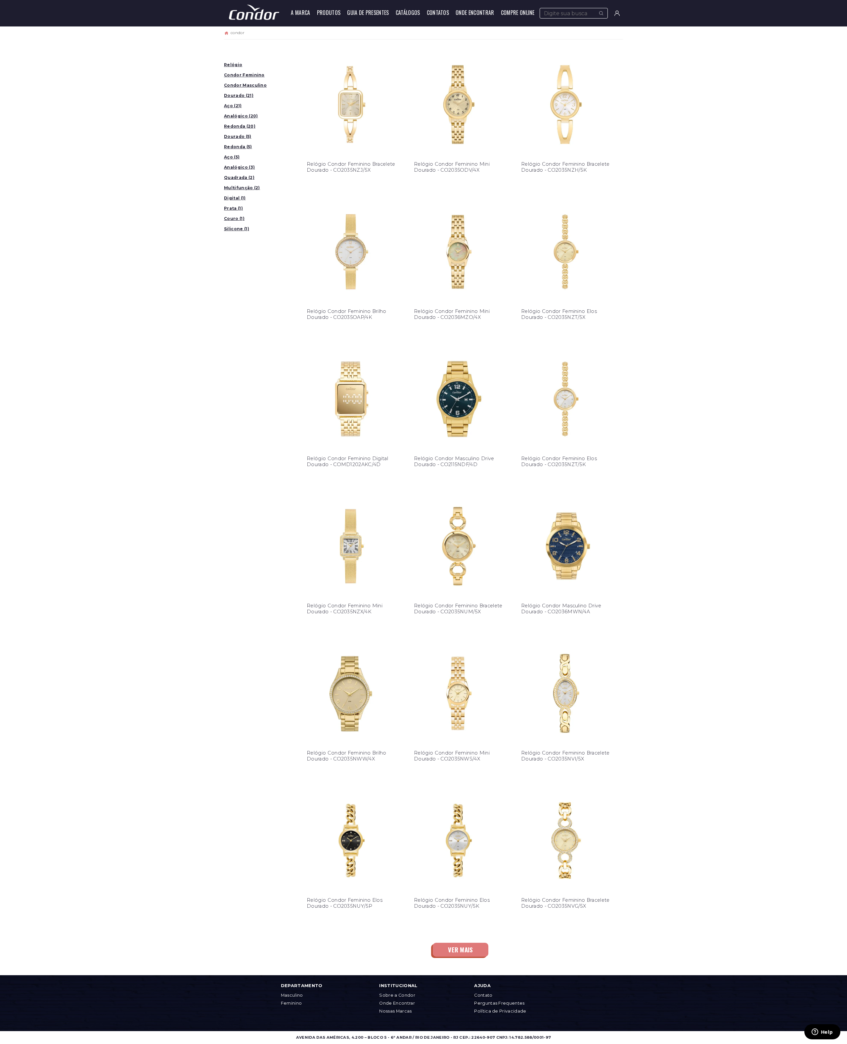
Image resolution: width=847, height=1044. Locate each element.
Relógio (233, 64)
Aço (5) (232, 156)
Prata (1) (233, 208)
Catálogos (408, 13)
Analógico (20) (241, 115)
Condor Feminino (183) (244, 76)
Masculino (292, 995)
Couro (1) (234, 218)
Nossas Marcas (395, 1011)
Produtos (329, 13)
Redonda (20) (239, 126)
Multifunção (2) (242, 187)
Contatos (438, 13)
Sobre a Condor (397, 995)
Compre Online (518, 13)
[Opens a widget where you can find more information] (822, 1032)
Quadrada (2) (239, 177)
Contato (483, 995)
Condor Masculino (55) (245, 86)
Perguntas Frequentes (499, 1003)
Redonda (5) (238, 146)
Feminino (291, 1003)
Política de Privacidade (500, 1011)
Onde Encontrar (475, 13)
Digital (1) (235, 198)
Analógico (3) (239, 167)
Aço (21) (233, 105)
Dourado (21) (238, 95)
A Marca (300, 13)
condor (238, 33)
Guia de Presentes (368, 13)
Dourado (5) (237, 136)
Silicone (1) (236, 228)
